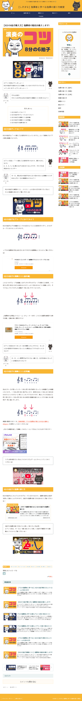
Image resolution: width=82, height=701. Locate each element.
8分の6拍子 (14, 566)
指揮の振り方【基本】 (65, 88)
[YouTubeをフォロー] (4, 573)
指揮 (29, 566)
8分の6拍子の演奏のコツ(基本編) (21, 117)
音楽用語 (61, 111)
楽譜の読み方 (62, 98)
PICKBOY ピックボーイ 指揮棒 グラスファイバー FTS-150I (32, 260)
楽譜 (39, 566)
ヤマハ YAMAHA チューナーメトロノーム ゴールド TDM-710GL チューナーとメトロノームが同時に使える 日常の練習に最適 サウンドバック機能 (33, 327)
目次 (25, 108)
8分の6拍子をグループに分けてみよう (22, 115)
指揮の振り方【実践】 (65, 91)
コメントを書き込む (28, 682)
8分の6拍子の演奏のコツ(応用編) (21, 120)
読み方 (50, 566)
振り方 (34, 566)
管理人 (69, 45)
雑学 (59, 108)
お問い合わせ (18, 698)
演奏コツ (44, 566)
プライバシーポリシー (7, 698)
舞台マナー (62, 105)
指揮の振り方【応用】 (65, 94)
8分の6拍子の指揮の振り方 (19, 122)
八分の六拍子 (23, 566)
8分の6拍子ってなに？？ (19, 112)
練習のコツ (7, 566)
